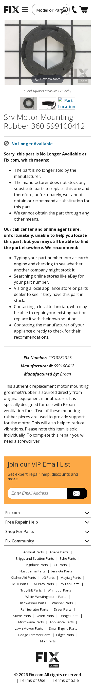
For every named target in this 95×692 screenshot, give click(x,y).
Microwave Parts (31, 622)
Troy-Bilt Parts (31, 590)
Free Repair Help (21, 522)
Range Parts (69, 615)
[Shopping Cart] (83, 9)
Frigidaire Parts (36, 565)
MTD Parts (20, 584)
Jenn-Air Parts (61, 571)
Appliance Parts (62, 622)
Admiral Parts (33, 552)
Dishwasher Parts (32, 603)
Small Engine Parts (63, 628)
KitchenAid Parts (23, 577)
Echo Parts (68, 558)
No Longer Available (32, 144)
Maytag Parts (71, 577)
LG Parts (48, 577)
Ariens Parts (59, 552)
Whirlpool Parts (59, 590)
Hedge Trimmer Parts (34, 634)
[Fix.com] (11, 9)
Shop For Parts (19, 531)
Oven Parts (45, 615)
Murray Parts (44, 584)
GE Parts (60, 565)
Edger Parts (65, 634)
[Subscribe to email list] (77, 493)
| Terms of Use (30, 680)
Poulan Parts (70, 584)
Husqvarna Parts (33, 571)
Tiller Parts (48, 641)
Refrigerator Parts (34, 609)
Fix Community (19, 541)
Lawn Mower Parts (29, 628)
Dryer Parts (62, 609)
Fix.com (12, 512)
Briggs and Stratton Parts (35, 558)
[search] (65, 10)
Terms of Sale (65, 680)
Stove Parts (22, 615)
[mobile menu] (25, 9)
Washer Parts (62, 603)
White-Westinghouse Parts (45, 596)
